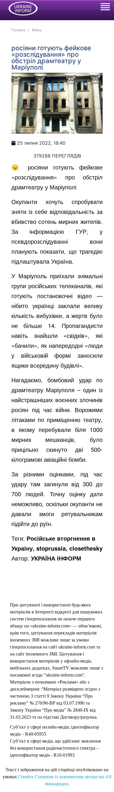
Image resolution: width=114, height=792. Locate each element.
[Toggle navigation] (105, 7)
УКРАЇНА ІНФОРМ (56, 558)
